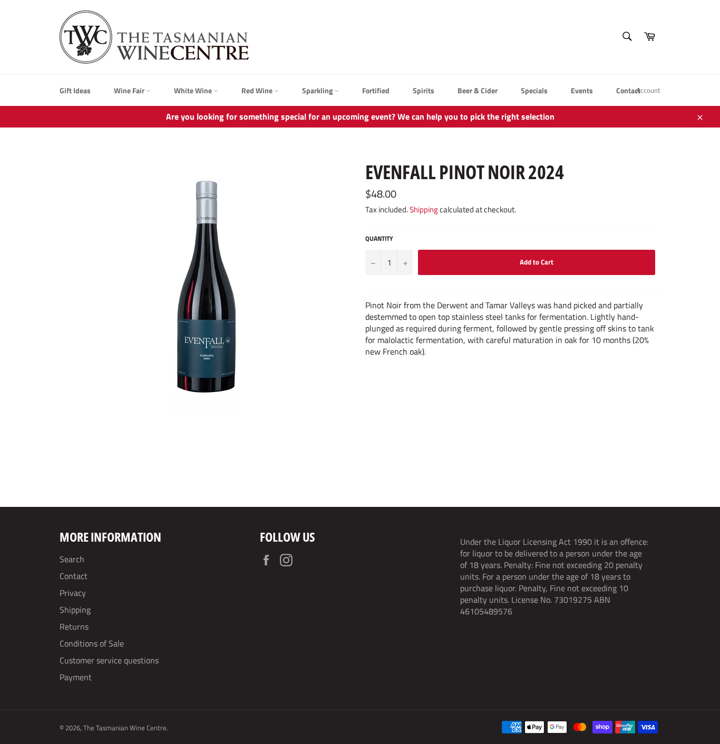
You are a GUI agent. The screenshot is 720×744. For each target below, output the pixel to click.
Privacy (73, 592)
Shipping (424, 209)
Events (582, 90)
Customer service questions (109, 660)
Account (648, 90)
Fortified (376, 90)
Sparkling (318, 90)
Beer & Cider (478, 90)
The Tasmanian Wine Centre (125, 727)
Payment (76, 677)
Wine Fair (130, 90)
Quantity (379, 238)
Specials (534, 90)
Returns (74, 626)
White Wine (193, 90)
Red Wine (257, 90)
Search (72, 559)
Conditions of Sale (92, 643)
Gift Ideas (75, 90)
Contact (628, 90)
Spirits (423, 90)
